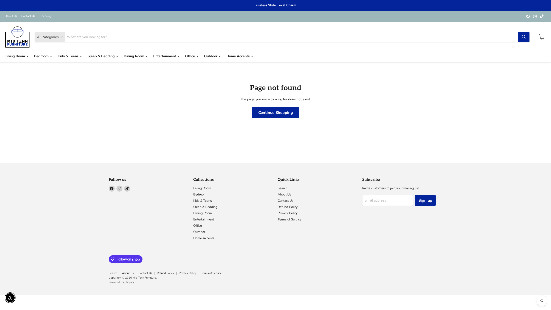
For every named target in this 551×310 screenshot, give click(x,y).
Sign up (425, 200)
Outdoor (211, 56)
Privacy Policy (288, 213)
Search (283, 188)
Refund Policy (288, 207)
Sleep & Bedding (102, 56)
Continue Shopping (275, 112)
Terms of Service (289, 219)
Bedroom (42, 56)
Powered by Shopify (121, 282)
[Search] (523, 37)
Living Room (15, 56)
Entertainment (165, 56)
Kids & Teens (68, 56)
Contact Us (28, 16)
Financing (45, 16)
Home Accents (238, 56)
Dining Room (134, 56)
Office (190, 56)
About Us (11, 16)
